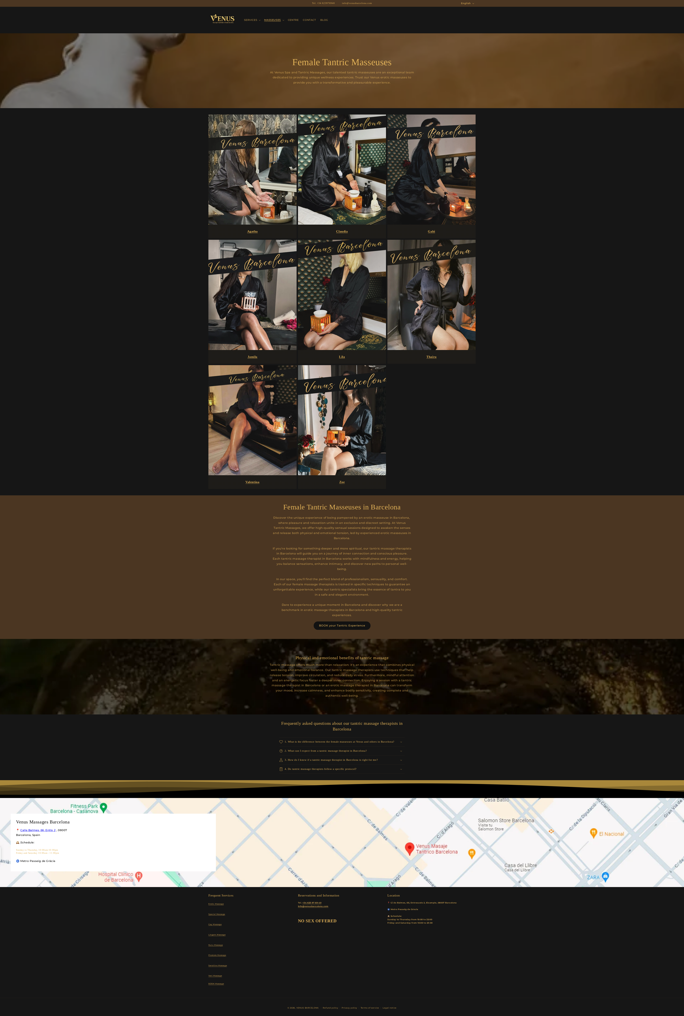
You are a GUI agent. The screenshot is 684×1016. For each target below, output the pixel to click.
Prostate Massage (217, 955)
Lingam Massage (217, 935)
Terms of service (370, 1008)
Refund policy (330, 1008)
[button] (252, 20)
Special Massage (216, 914)
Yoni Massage (215, 975)
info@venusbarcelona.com (313, 906)
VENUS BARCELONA (307, 1008)
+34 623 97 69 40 (312, 903)
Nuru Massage (215, 945)
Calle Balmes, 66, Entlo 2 (38, 830)
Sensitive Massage (217, 965)
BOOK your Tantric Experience (342, 625)
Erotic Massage (216, 904)
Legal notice (390, 1008)
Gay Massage (215, 924)
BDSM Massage (216, 984)
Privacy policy (349, 1008)
